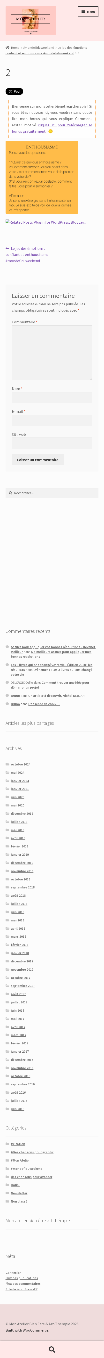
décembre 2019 (22, 813)
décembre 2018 (22, 863)
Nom (17, 388)
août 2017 (18, 994)
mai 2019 (17, 830)
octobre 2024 (20, 764)
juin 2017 (17, 1010)
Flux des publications (22, 1278)
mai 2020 (17, 805)
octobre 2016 (20, 1076)
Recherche (52, 1350)
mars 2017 (18, 1035)
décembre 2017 (22, 961)
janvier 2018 (20, 953)
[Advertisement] (52, 562)
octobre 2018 (20, 879)
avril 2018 (18, 928)
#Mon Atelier (20, 1160)
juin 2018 (17, 912)
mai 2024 (17, 772)
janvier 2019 (20, 854)
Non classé (19, 1201)
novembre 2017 (22, 969)
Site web (19, 434)
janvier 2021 (20, 789)
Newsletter (19, 1193)
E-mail (18, 411)
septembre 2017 (23, 986)
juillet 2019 (19, 822)
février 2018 (19, 945)
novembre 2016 (22, 1068)
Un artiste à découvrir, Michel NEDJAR (56, 695)
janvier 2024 (20, 781)
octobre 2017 (20, 978)
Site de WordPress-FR (21, 1289)
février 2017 (19, 1043)
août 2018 (18, 895)
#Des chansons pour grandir (32, 1152)
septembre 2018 (23, 887)
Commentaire (24, 321)
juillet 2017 (19, 1002)
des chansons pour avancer (31, 1177)
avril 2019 (18, 838)
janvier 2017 (20, 1051)
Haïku (15, 1185)
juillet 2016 (19, 1100)
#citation (18, 1144)
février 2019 (19, 846)
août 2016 (18, 1092)
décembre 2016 (22, 1059)
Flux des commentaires (23, 1283)
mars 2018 (18, 936)
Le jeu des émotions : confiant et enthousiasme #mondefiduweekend (27, 254)
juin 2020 (17, 797)
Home (15, 47)
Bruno (15, 695)
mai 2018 (17, 920)
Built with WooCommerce (27, 1330)
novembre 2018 (22, 871)
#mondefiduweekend (38, 47)
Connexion (14, 1272)
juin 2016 (17, 1109)
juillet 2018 (19, 904)
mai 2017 (17, 1018)
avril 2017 (18, 1027)
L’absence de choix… (44, 704)
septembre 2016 (23, 1084)
